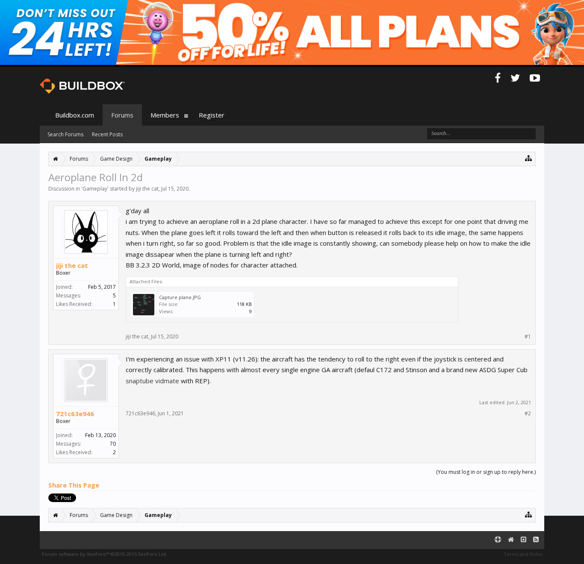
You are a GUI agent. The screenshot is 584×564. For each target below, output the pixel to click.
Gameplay (95, 188)
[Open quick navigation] (528, 158)
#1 (528, 336)
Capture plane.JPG (180, 297)
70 (113, 443)
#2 (528, 413)
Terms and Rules (523, 554)
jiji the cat (147, 188)
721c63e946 (75, 413)
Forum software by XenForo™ (104, 554)
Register (211, 115)
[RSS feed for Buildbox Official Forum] (536, 540)
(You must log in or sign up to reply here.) (486, 472)
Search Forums (65, 134)
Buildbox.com (74, 115)
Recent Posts (107, 134)
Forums (122, 115)
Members (164, 115)
